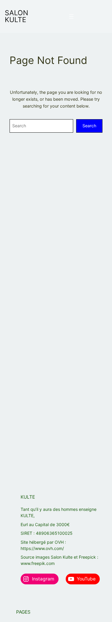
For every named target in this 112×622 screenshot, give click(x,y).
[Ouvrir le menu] (71, 16)
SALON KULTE (16, 16)
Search (89, 125)
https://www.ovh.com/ (42, 548)
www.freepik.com (38, 563)
